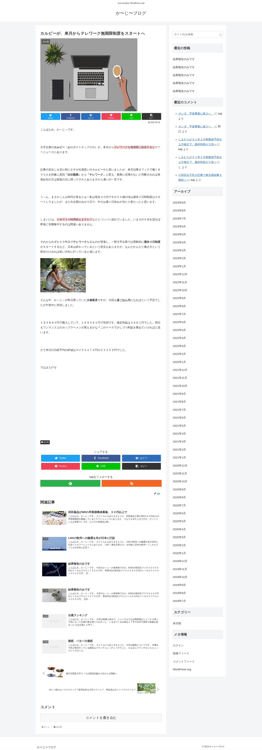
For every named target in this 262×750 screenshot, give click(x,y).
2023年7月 (179, 218)
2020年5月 (179, 521)
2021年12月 (180, 369)
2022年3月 (179, 346)
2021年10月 (180, 385)
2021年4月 (179, 433)
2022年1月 (179, 362)
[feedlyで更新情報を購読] (70, 483)
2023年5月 (179, 234)
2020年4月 (179, 529)
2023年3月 (179, 250)
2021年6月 (179, 417)
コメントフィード (184, 661)
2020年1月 (179, 553)
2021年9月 (179, 393)
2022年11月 (180, 282)
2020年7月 (179, 505)
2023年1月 (179, 266)
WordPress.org (182, 669)
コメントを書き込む (101, 718)
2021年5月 (179, 425)
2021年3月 (179, 441)
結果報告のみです (184, 59)
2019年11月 (180, 569)
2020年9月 (179, 489)
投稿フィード (181, 653)
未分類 (46, 442)
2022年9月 (179, 298)
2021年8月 (179, 401)
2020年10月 (180, 481)
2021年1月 (179, 457)
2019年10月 (180, 577)
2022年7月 (179, 314)
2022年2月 (179, 353)
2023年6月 (179, 226)
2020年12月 (180, 465)
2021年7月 (179, 409)
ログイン (178, 645)
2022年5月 (179, 330)
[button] (220, 34)
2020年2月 (179, 545)
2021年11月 (180, 377)
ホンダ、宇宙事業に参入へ (196, 113)
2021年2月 (179, 449)
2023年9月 (179, 202)
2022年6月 (179, 322)
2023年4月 (179, 242)
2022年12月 (180, 274)
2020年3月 (179, 537)
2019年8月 (179, 593)
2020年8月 (179, 497)
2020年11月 (180, 473)
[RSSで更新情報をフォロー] (132, 483)
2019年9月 (179, 584)
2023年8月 (179, 210)
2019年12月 (180, 561)
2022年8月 (179, 306)
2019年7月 (179, 600)
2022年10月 (180, 290)
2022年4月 (179, 337)
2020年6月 (179, 513)
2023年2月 (179, 258)
